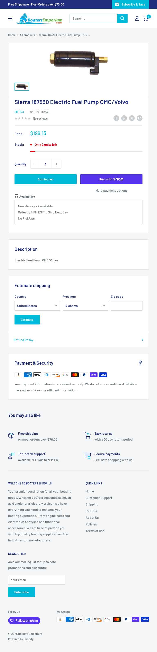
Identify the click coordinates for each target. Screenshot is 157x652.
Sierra (19, 112)
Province (69, 296)
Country (20, 296)
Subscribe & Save (133, 4)
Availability (27, 196)
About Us (92, 517)
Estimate (27, 319)
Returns (91, 511)
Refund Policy (23, 340)
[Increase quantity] (56, 164)
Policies (91, 524)
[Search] (122, 18)
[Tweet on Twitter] (132, 118)
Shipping (92, 504)
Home (12, 35)
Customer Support (99, 498)
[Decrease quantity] (34, 164)
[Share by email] (139, 118)
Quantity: (21, 164)
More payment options (111, 190)
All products (27, 35)
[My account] (137, 18)
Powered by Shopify (21, 639)
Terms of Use (95, 531)
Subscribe (21, 592)
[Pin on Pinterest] (124, 118)
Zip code (117, 296)
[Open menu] (10, 18)
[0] (145, 18)
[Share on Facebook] (116, 118)
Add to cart (46, 179)
